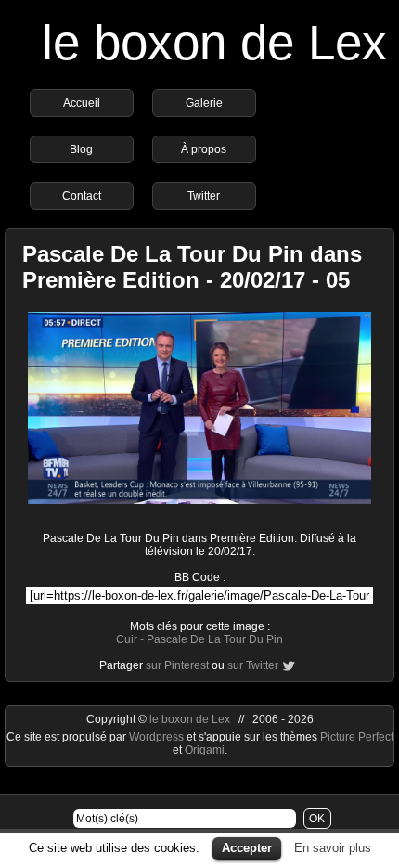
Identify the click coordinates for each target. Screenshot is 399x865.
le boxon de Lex (214, 42)
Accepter (247, 848)
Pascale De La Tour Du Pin (215, 639)
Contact (81, 195)
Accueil (81, 103)
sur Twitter (252, 665)
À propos (203, 149)
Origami (205, 749)
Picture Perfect (356, 736)
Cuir (126, 639)
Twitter (203, 195)
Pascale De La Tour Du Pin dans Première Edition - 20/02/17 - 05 (192, 266)
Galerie (204, 103)
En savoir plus (332, 848)
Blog (81, 149)
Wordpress (158, 736)
